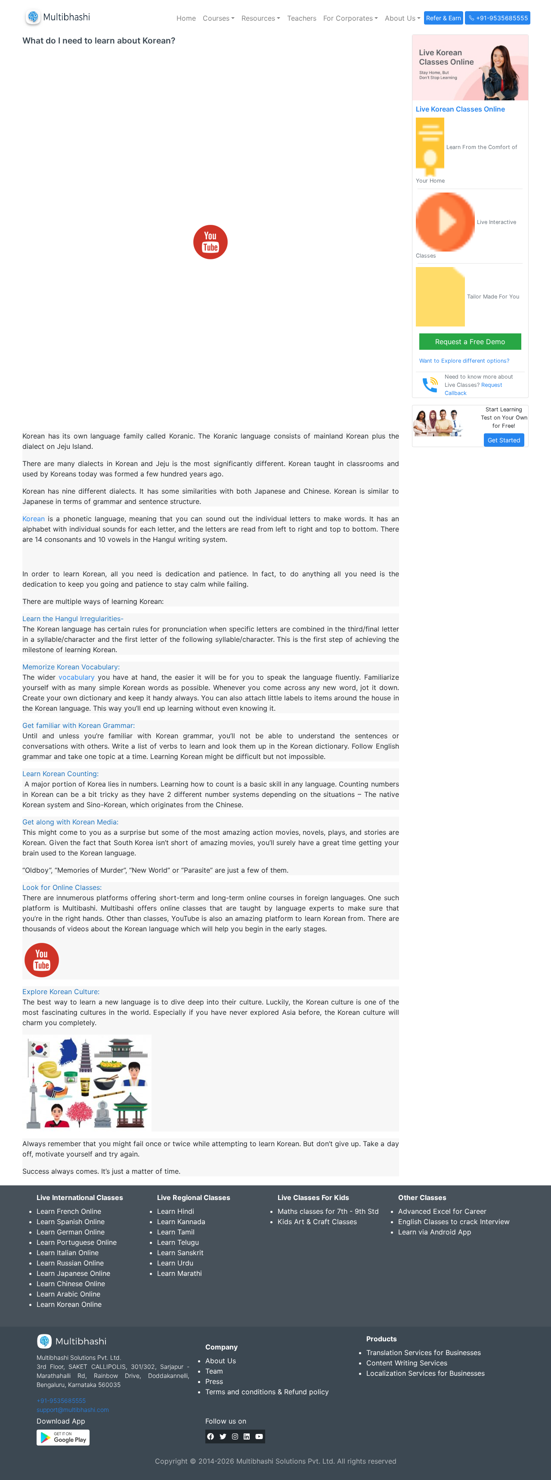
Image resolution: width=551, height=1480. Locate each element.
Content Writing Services (406, 1363)
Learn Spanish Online (71, 1221)
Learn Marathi (179, 1273)
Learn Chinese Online (71, 1283)
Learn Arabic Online (68, 1294)
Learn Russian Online (70, 1263)
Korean (33, 518)
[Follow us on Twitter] (223, 1436)
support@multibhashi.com (73, 1409)
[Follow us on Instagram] (235, 1436)
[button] (218, 18)
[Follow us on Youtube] (259, 1436)
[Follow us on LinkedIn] (246, 1436)
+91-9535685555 (61, 1400)
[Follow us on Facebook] (210, 1436)
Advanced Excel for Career (442, 1211)
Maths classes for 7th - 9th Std (328, 1211)
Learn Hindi (175, 1211)
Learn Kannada (181, 1221)
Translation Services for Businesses (423, 1352)
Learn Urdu (175, 1263)
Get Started (504, 440)
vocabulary (77, 677)
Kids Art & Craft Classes (317, 1221)
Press (214, 1381)
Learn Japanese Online (73, 1273)
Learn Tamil (176, 1232)
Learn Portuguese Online (77, 1242)
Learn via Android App (434, 1232)
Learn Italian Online (68, 1252)
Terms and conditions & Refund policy (267, 1391)
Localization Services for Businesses (425, 1373)
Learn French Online (69, 1211)
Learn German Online (71, 1232)
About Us (220, 1360)
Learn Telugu (178, 1242)
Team (214, 1371)
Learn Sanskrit (180, 1252)
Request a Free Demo (470, 341)
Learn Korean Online (69, 1304)
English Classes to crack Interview (454, 1221)
